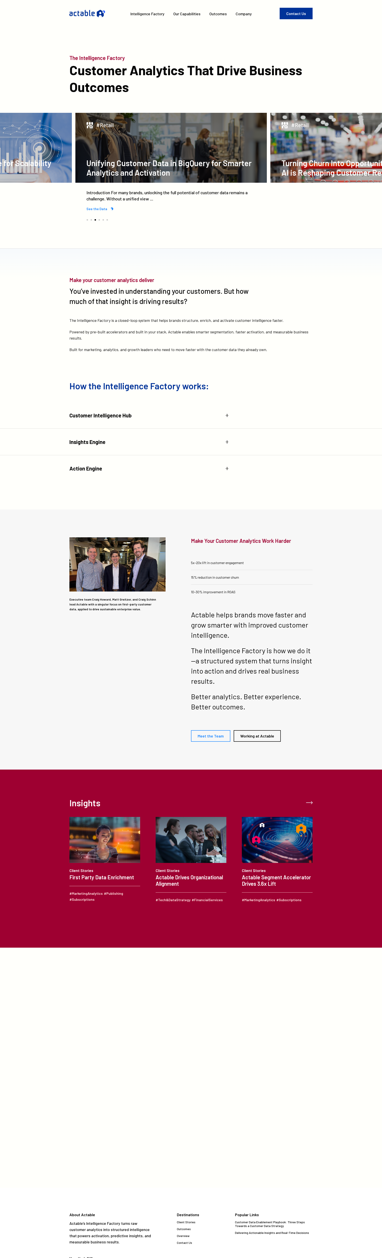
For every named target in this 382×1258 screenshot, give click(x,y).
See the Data (96, 209)
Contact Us (296, 13)
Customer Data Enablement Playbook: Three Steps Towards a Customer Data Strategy (270, 1224)
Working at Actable (257, 736)
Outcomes (218, 13)
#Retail (105, 125)
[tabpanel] (171, 162)
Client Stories (81, 870)
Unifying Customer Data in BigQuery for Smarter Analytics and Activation (169, 167)
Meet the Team (211, 736)
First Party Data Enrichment (101, 877)
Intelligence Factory (147, 13)
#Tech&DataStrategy (173, 900)
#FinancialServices (207, 900)
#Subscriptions (82, 899)
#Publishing (113, 893)
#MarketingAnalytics (86, 893)
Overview (183, 1236)
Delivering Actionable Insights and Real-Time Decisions (272, 1233)
